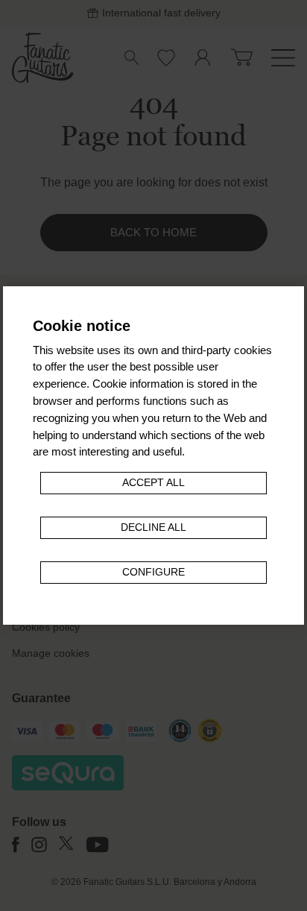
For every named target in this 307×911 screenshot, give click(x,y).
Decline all (153, 527)
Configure (153, 572)
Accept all (153, 482)
